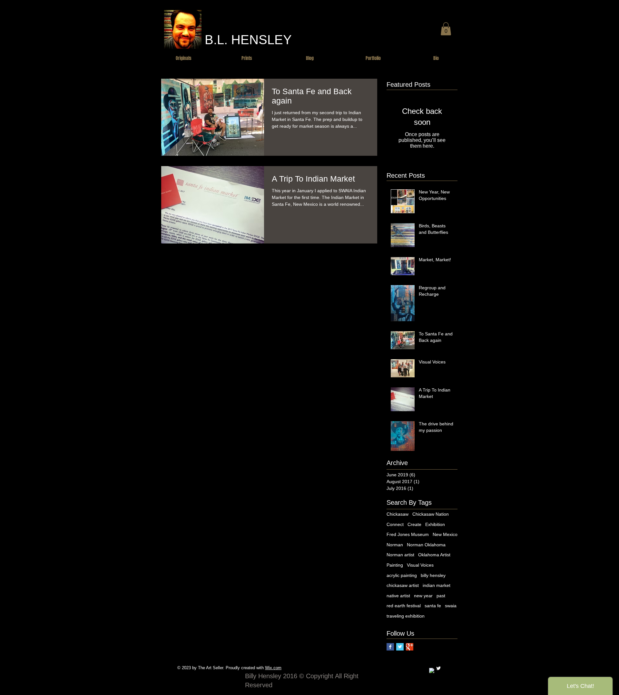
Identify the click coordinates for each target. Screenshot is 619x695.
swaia (451, 605)
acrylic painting (402, 575)
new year (423, 595)
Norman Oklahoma (426, 544)
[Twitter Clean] (438, 668)
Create (414, 524)
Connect (395, 524)
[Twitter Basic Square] (400, 646)
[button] (445, 28)
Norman (395, 544)
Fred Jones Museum (408, 534)
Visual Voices (420, 565)
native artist (398, 595)
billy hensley (433, 575)
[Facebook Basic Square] (390, 646)
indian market (436, 585)
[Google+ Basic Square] (409, 646)
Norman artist (400, 554)
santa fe (433, 605)
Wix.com (273, 667)
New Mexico (445, 534)
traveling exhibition (406, 616)
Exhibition (435, 524)
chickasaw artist (403, 585)
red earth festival (404, 605)
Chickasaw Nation (430, 514)
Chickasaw (397, 514)
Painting (395, 565)
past (441, 595)
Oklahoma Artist (434, 554)
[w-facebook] (431, 670)
